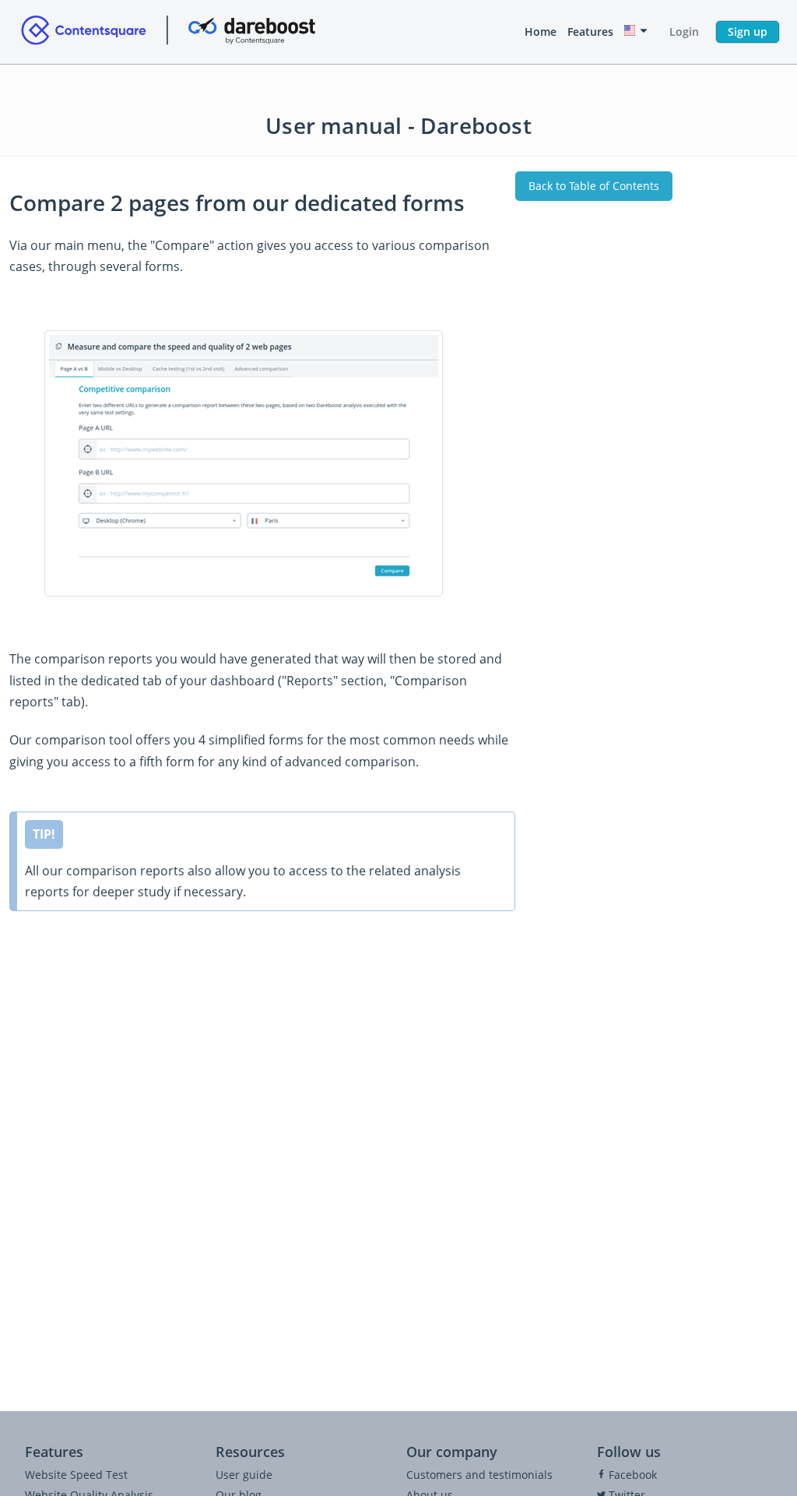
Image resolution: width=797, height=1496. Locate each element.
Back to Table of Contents (593, 185)
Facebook (631, 1474)
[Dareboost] (168, 32)
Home (540, 31)
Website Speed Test (76, 1474)
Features (590, 31)
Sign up (747, 31)
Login (684, 31)
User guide (244, 1474)
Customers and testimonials (479, 1474)
